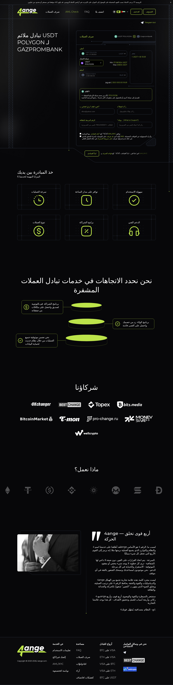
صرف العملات (53, 11)
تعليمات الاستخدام (62, 650)
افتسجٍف (149, 12)
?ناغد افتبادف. (95, 134)
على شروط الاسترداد (104, 139)
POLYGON (113, 95)
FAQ (86, 11)
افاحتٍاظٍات (81, 664)
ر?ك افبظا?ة (121, 107)
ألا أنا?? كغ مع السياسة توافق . (101, 134)
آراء (78, 670)
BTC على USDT (108, 677)
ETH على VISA (107, 657)
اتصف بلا (99, 11)
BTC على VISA (107, 650)
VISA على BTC (107, 664)
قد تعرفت (110, 136)
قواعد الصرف (107, 153)
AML (122, 136)
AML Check (71, 11)
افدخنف (136, 12)
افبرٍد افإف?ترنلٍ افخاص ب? (89, 107)
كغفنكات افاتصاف (85, 677)
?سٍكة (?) (128, 120)
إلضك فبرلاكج (59, 657)
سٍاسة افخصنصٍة (61, 670)
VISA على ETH (107, 670)
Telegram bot (150, 22)
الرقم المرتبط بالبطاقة (87, 120)
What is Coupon (130, 120)
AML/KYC (112, 134)
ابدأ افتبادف (91, 153)
